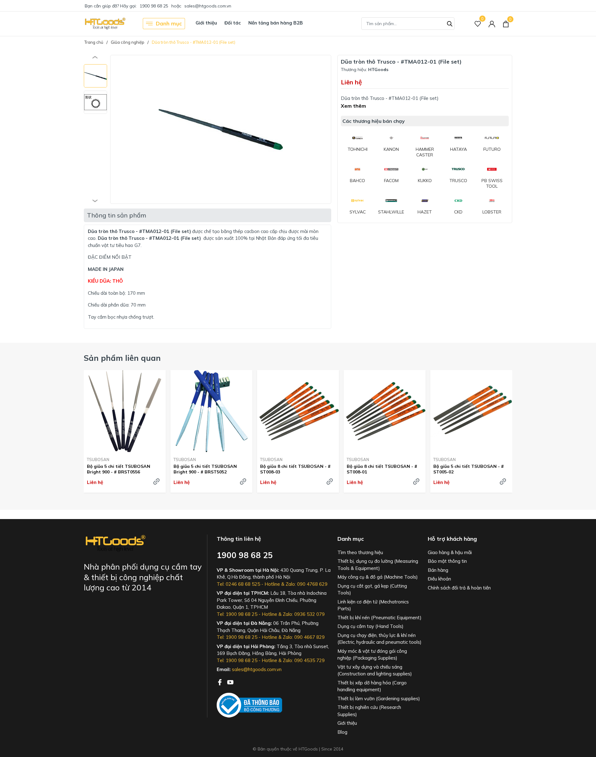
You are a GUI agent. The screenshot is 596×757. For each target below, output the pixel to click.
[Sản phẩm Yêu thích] (478, 24)
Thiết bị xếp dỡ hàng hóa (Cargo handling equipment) (372, 686)
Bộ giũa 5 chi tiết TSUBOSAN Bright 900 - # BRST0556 (118, 469)
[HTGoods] (105, 23)
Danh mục (169, 23)
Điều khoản (439, 579)
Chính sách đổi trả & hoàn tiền (459, 588)
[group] (221, 129)
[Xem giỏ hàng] (506, 23)
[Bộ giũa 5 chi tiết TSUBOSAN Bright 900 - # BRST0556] (125, 411)
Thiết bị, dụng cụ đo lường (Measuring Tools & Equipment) (377, 564)
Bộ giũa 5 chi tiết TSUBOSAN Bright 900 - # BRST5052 (205, 469)
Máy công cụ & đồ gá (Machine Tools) (377, 577)
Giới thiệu (206, 23)
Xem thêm (353, 106)
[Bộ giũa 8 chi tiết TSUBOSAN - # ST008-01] (385, 411)
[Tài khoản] (492, 24)
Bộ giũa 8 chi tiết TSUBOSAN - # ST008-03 (295, 469)
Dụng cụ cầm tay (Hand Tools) (370, 626)
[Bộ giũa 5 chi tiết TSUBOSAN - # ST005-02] (471, 411)
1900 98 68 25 (154, 6)
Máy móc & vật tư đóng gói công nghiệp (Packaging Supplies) (372, 654)
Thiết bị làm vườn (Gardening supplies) (378, 698)
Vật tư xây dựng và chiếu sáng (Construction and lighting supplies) (374, 670)
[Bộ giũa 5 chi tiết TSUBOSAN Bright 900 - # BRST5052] (211, 411)
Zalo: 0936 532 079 (304, 614)
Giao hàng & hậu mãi (450, 552)
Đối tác (232, 23)
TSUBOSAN (98, 459)
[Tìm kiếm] (450, 23)
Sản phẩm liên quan (122, 358)
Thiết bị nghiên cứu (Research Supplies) (369, 710)
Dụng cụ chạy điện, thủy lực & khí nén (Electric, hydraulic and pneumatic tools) (379, 638)
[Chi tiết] (156, 481)
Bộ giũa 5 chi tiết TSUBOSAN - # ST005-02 (468, 469)
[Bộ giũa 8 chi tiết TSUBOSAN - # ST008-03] (298, 411)
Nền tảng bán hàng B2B (275, 23)
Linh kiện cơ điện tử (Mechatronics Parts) (373, 605)
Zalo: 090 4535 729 (304, 660)
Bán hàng (438, 570)
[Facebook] (220, 682)
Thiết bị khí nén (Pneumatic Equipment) (379, 617)
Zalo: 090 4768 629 (306, 584)
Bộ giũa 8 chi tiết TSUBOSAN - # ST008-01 (382, 469)
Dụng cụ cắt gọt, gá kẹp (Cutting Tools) (372, 589)
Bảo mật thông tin (447, 561)
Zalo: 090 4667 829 (304, 637)
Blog (342, 732)
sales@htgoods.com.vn (207, 6)
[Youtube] (230, 682)
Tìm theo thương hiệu (360, 552)
